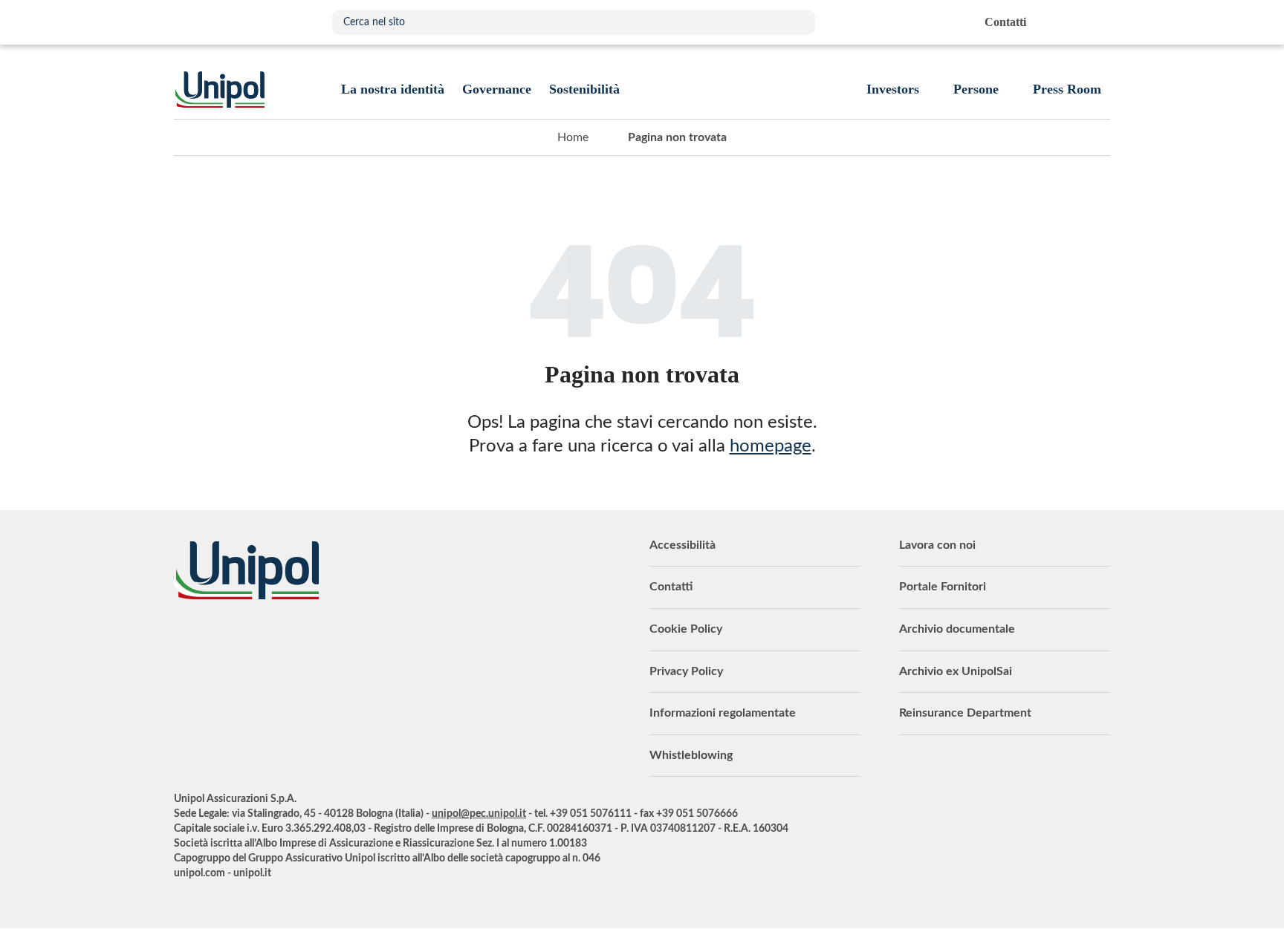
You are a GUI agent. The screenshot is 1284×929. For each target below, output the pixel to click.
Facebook (296, 640)
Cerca (796, 22)
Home (572, 137)
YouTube (185, 640)
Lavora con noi (937, 545)
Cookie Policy (685, 629)
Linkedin (222, 640)
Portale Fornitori (942, 587)
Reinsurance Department (965, 713)
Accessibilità (682, 545)
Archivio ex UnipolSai (955, 671)
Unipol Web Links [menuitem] (1098, 22)
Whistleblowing (691, 755)
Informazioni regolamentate (722, 713)
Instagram (333, 640)
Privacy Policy (686, 671)
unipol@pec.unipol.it (479, 814)
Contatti (671, 587)
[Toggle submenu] (392, 89)
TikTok (371, 640)
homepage (770, 446)
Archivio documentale (957, 629)
